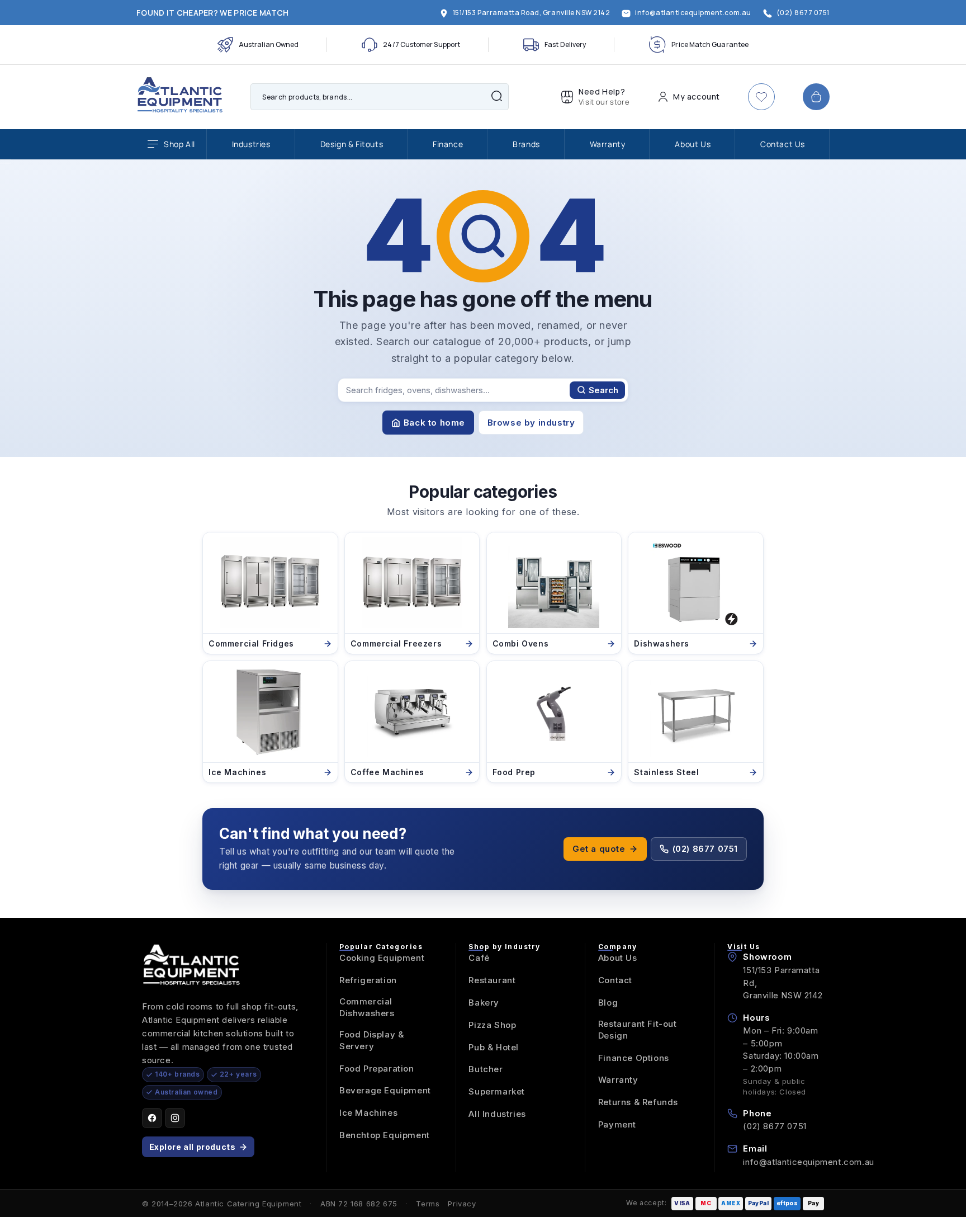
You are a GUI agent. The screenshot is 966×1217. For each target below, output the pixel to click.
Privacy (462, 1203)
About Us (693, 144)
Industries (251, 144)
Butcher (485, 1069)
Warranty (608, 144)
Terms (427, 1203)
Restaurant (491, 980)
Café (478, 957)
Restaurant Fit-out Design (637, 1029)
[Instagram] (175, 1118)
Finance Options (633, 1058)
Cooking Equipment (381, 957)
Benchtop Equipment (384, 1135)
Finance (448, 144)
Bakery (483, 1002)
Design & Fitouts (351, 144)
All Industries (496, 1113)
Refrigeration (368, 980)
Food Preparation (376, 1068)
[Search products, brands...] (496, 95)
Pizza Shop (492, 1025)
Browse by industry (531, 422)
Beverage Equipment (385, 1090)
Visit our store (604, 102)
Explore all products (192, 1147)
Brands (526, 144)
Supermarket (496, 1091)
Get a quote (599, 848)
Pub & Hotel (493, 1047)
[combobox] (379, 96)
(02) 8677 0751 (705, 848)
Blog (608, 1002)
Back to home (434, 422)
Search (603, 390)
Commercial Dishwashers (367, 1007)
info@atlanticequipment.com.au (808, 1162)
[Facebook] (152, 1118)
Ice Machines (368, 1112)
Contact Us (782, 144)
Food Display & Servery (371, 1040)
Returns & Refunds (638, 1102)
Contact (615, 980)
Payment (617, 1124)
